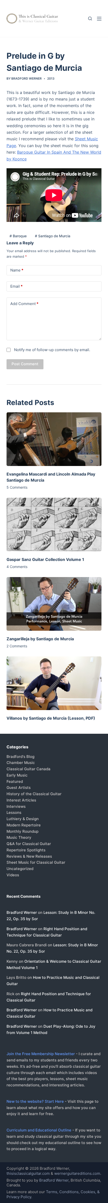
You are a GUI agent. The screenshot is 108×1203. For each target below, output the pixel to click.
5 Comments (17, 487)
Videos (13, 875)
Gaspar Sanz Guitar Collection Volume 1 (45, 559)
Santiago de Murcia (52, 236)
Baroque (18, 236)
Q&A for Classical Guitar (29, 843)
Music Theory (19, 837)
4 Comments (17, 566)
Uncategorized (20, 868)
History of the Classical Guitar (34, 793)
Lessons (14, 812)
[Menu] (99, 18)
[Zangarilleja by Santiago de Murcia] (54, 604)
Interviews (16, 806)
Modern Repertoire (24, 825)
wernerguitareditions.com (77, 1173)
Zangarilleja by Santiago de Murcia (40, 638)
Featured (15, 781)
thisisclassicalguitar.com (28, 1173)
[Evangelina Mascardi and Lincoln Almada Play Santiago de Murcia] (54, 439)
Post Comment (25, 363)
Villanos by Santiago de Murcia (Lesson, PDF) (51, 718)
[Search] (90, 18)
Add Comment (24, 303)
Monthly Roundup (22, 831)
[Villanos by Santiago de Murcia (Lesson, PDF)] (54, 683)
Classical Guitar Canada (28, 768)
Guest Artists (19, 787)
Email (16, 286)
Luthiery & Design (23, 818)
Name (16, 270)
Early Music (17, 775)
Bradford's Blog (20, 756)
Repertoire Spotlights (26, 850)
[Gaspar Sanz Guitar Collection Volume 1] (54, 524)
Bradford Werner (22, 912)
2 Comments (17, 646)
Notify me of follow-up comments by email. (52, 349)
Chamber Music (21, 762)
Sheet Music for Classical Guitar (36, 862)
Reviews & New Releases (29, 856)
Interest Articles (21, 800)
